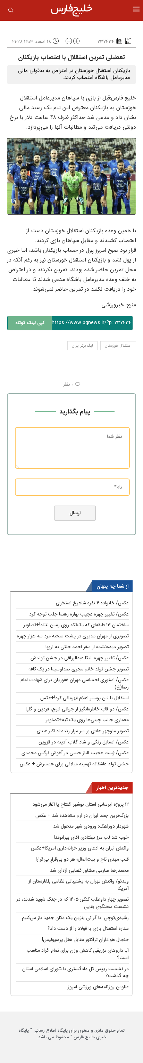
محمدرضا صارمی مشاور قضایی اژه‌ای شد (89, 870)
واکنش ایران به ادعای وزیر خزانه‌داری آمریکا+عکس (80, 848)
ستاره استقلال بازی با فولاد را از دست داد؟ (88, 928)
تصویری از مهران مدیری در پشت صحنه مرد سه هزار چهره (73, 636)
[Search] (10, 11)
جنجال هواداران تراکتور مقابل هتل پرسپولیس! (85, 939)
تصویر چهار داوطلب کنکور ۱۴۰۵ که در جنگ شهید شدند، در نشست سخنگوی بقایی (72, 902)
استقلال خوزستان (118, 346)
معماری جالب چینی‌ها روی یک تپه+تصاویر (87, 720)
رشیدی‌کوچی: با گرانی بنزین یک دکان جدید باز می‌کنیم (75, 917)
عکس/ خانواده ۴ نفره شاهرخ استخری (92, 603)
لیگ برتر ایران (82, 346)
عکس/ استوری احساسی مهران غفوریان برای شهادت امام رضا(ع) (74, 683)
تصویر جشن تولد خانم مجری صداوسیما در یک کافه (78, 669)
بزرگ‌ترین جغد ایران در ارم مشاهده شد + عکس (82, 815)
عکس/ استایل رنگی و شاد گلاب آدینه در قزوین (84, 742)
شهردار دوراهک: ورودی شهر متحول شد (91, 826)
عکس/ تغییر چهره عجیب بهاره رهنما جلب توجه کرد (79, 614)
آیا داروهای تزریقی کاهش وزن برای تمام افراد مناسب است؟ (78, 954)
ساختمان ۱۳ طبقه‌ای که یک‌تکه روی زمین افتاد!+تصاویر (76, 625)
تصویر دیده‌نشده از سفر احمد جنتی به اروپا (87, 647)
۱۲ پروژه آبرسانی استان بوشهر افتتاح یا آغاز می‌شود (81, 804)
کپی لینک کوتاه (30, 323)
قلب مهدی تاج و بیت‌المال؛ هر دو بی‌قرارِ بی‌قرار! (82, 859)
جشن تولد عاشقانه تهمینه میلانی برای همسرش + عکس (74, 764)
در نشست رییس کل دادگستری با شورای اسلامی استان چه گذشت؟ (75, 972)
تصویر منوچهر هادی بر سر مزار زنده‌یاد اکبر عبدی (83, 731)
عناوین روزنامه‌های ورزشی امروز (98, 987)
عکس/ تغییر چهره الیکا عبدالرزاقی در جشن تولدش (80, 658)
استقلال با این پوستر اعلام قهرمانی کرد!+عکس (84, 698)
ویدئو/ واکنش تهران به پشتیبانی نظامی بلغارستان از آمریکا (78, 884)
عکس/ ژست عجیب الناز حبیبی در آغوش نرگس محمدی (75, 753)
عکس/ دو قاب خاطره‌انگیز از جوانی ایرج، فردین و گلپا (77, 709)
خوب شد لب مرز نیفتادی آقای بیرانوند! (91, 837)
